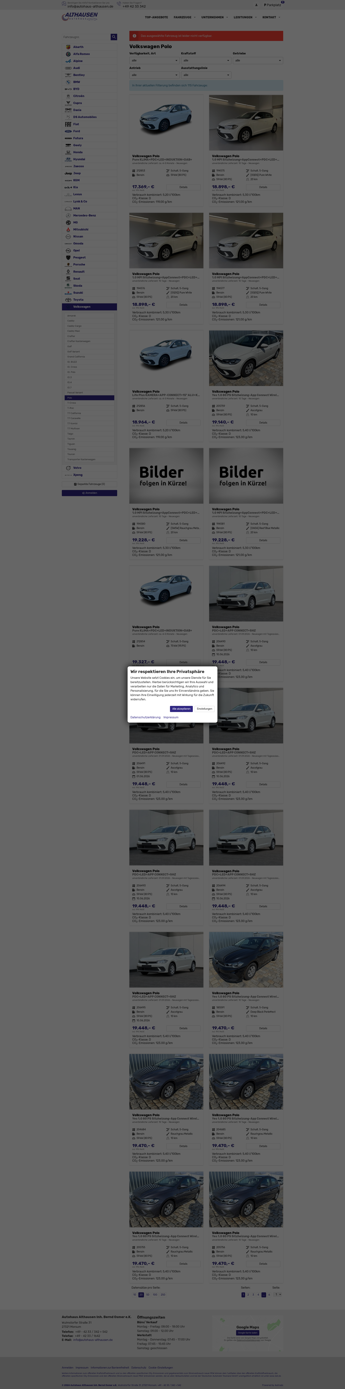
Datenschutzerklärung (145, 717)
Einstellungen (204, 708)
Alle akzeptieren (181, 708)
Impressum (171, 717)
